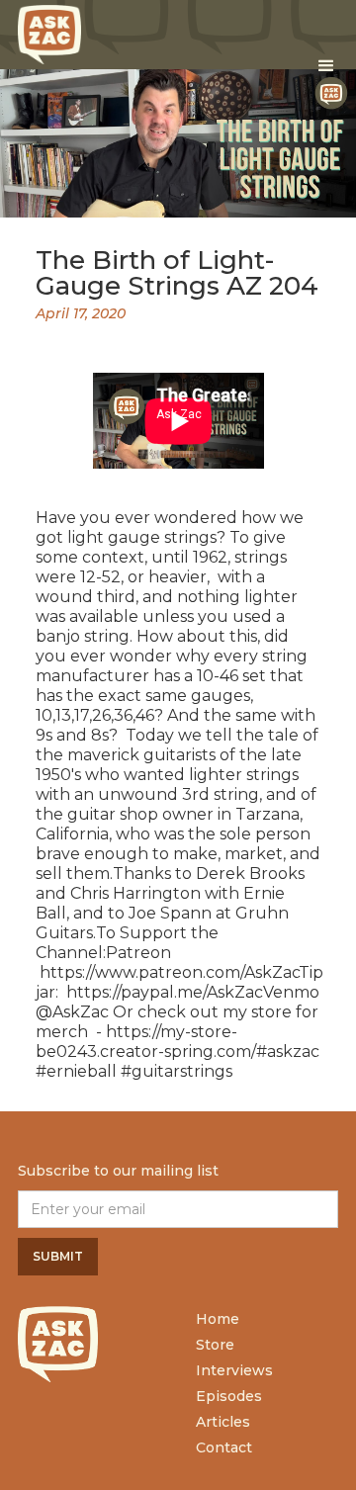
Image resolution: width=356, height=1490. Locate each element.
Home (217, 1319)
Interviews (234, 1370)
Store (215, 1345)
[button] (326, 66)
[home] (49, 29)
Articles (223, 1422)
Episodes (229, 1396)
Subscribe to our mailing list (118, 1171)
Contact (224, 1447)
